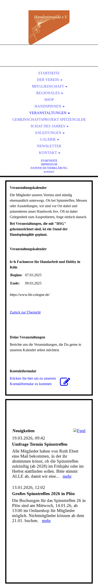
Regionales (48, 93)
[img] (49, 27)
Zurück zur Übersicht (25, 312)
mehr (67, 476)
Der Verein (48, 80)
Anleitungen (48, 133)
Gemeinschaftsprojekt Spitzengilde (49, 119)
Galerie (48, 139)
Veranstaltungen (48, 113)
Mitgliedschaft (48, 86)
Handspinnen (48, 106)
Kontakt (48, 153)
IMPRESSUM (49, 164)
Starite (49, 160)
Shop (49, 100)
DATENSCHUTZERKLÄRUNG (49, 168)
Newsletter (49, 146)
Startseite (49, 73)
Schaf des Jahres (48, 126)
